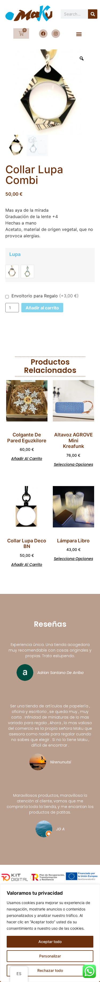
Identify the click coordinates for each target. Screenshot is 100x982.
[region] (50, 933)
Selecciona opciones (73, 464)
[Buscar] (92, 14)
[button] (79, 34)
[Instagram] (55, 33)
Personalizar (50, 956)
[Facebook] (43, 33)
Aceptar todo (50, 941)
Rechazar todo (50, 970)
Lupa (15, 254)
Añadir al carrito (42, 307)
